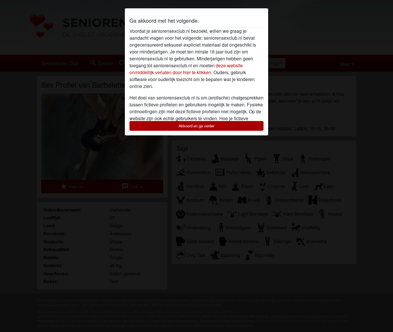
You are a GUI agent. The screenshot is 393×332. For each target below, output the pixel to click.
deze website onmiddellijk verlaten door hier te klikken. (186, 69)
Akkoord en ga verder (196, 125)
